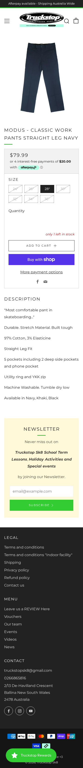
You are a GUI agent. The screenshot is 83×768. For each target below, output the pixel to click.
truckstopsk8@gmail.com (28, 670)
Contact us (14, 585)
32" (15, 199)
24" (15, 189)
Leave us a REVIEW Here (27, 609)
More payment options (41, 272)
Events (10, 632)
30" (63, 189)
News (9, 647)
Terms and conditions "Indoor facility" (38, 555)
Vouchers (12, 616)
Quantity (17, 211)
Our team (13, 624)
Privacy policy (16, 570)
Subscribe (39, 505)
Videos (10, 639)
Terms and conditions (24, 547)
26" (31, 189)
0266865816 (15, 678)
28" (47, 189)
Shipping (12, 562)
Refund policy (17, 577)
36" (47, 199)
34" (31, 199)
